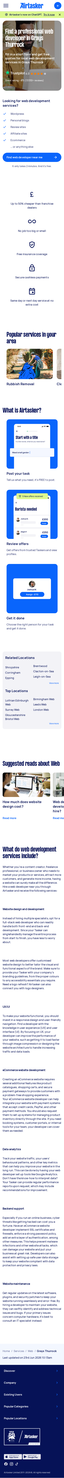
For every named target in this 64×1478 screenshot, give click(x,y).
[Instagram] (11, 1464)
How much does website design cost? (22, 804)
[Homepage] (31, 5)
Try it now (49, 14)
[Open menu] (6, 5)
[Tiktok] (16, 1463)
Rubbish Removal (20, 384)
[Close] (59, 14)
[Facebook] (6, 1464)
